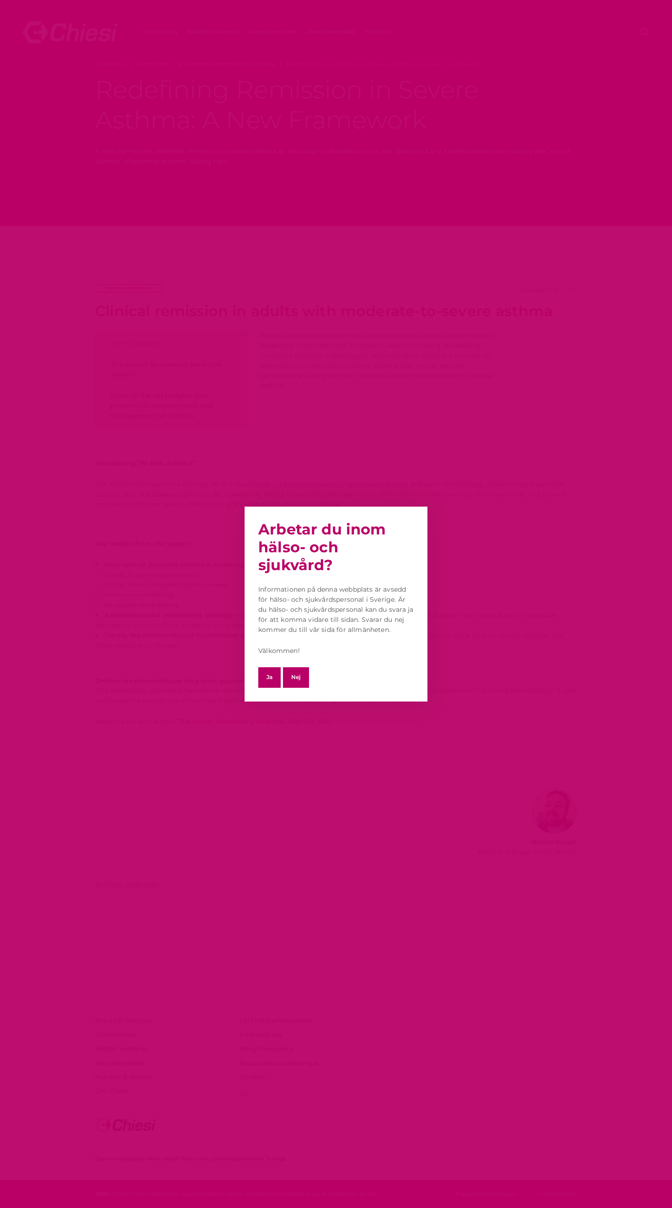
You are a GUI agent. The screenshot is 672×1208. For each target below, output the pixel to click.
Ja (269, 677)
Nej (296, 677)
